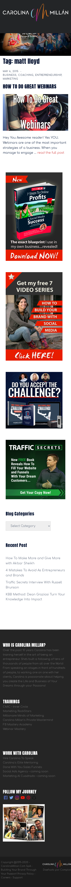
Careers (5, 877)
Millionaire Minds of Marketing (23, 715)
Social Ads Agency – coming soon (25, 771)
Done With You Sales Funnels (22, 767)
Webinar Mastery (14, 729)
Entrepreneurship (48, 75)
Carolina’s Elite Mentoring (20, 762)
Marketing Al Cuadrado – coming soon (29, 776)
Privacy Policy (25, 873)
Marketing (10, 79)
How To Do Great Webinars (29, 86)
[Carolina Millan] (35, 12)
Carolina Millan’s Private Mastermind (28, 720)
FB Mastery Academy (17, 724)
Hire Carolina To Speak (18, 758)
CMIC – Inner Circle (15, 706)
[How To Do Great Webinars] (35, 112)
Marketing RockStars (17, 711)
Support (18, 877)
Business (9, 75)
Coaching (26, 75)
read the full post (50, 152)
